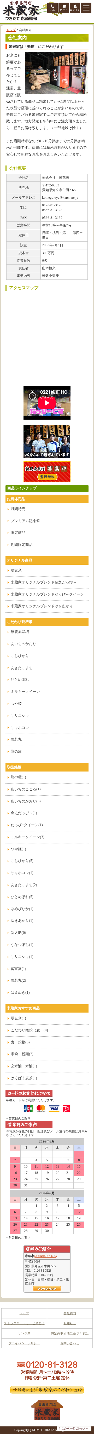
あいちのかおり (23, 644)
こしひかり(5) (22, 861)
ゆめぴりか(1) (22, 909)
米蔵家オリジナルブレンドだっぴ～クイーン (47, 594)
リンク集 (24, 1333)
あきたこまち (22, 668)
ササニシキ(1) (22, 957)
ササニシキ (20, 716)
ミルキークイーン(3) (27, 837)
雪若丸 (16, 739)
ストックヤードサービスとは (24, 1323)
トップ (11, 30)
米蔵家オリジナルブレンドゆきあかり (42, 606)
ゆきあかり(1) (22, 921)
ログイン (75, 9)
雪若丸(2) (18, 980)
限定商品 (18, 533)
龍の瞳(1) (18, 777)
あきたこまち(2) (24, 885)
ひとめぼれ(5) (22, 897)
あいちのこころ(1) (26, 789)
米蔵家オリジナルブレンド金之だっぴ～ (44, 582)
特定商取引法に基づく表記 (70, 1333)
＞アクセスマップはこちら (47, 1288)
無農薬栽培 (20, 632)
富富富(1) (18, 969)
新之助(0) (18, 933)
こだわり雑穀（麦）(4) (29, 1030)
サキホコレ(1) (22, 873)
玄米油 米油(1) (24, 1066)
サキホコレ (20, 728)
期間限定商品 (22, 545)
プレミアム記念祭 (25, 521)
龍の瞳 (16, 751)
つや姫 (16, 704)
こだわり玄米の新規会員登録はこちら (47, 471)
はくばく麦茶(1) (24, 1078)
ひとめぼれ (20, 680)
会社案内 (69, 1313)
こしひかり (20, 656)
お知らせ (69, 1323)
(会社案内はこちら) (45, 1256)
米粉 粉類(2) (22, 1054)
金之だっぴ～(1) (24, 813)
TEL (52, 9)
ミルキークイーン (25, 692)
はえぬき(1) (20, 993)
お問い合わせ (69, 1343)
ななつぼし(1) (22, 945)
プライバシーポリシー (24, 1343)
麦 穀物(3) (20, 1042)
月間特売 (18, 509)
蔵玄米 (16, 570)
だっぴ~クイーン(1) (27, 825)
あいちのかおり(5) (26, 801)
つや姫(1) (18, 849)
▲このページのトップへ (74, 1428)
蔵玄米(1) (18, 1018)
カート (64, 9)
